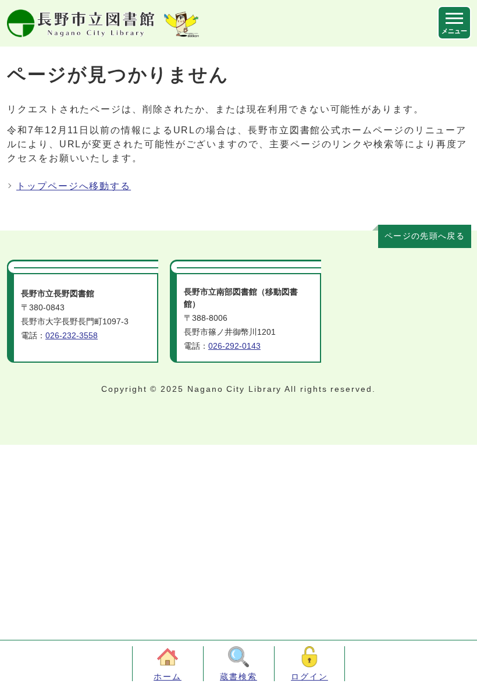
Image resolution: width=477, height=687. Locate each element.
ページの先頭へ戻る (425, 236)
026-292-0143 (234, 346)
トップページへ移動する (73, 186)
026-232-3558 (71, 335)
